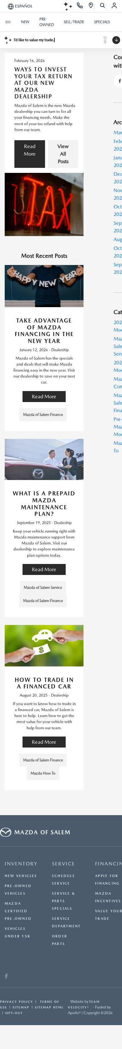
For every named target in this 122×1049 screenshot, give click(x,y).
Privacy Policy (16, 1001)
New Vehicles (21, 876)
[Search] (102, 6)
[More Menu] (8, 22)
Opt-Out (14, 1013)
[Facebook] (6, 976)
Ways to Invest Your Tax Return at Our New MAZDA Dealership (43, 83)
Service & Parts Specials (63, 901)
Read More (30, 150)
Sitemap (21, 1007)
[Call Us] (80, 6)
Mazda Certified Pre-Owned (18, 911)
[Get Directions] (91, 6)
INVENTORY (21, 864)
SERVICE (63, 864)
